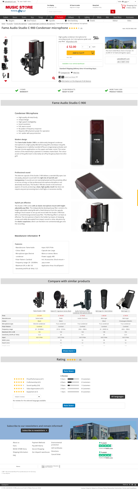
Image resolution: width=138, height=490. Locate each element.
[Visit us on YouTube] (135, 485)
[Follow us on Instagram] (132, 485)
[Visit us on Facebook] (129, 485)
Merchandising (73, 20)
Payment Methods (38, 442)
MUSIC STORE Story (20, 449)
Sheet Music (117, 17)
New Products (31, 20)
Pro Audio (60, 17)
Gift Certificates (56, 448)
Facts (15, 446)
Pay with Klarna (37, 446)
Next (6, 81)
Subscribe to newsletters (33, 430)
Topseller (52, 20)
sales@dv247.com (10, 1)
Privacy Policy (102, 488)
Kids (107, 17)
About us (16, 442)
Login (125, 1)
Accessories (130, 17)
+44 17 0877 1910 (123, 62)
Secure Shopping (38, 449)
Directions (55, 451)
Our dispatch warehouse (41, 452)
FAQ (14, 455)
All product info (71, 41)
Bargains (11, 20)
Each (93, 47)
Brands (92, 20)
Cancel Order (56, 454)
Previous (6, 36)
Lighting (87, 17)
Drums (24, 17)
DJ (79, 17)
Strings (40, 17)
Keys (32, 17)
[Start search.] (112, 11)
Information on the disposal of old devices (76, 81)
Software (71, 17)
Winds (99, 17)
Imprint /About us (92, 488)
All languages (117, 396)
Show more (68, 351)
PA (51, 17)
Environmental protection (56, 443)
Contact (4, 485)
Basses (15, 17)
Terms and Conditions (129, 488)
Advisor (115, 20)
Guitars (5, 17)
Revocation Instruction (115, 488)
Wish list (76, 73)
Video (129, 20)
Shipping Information (20, 452)
